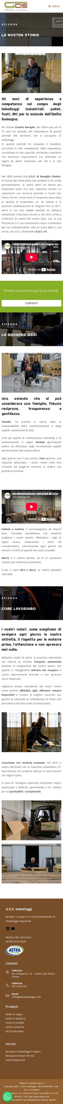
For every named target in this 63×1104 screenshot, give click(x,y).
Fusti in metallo (15, 1022)
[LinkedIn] (8, 929)
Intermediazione (15, 1060)
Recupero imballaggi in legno (23, 1051)
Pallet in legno (14, 1014)
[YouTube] (13, 929)
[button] (7, 1097)
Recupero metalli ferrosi (20, 1055)
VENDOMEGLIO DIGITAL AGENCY (41, 1100)
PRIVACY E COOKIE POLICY (31, 1083)
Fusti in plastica (15, 1027)
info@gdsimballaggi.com (26, 997)
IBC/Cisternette (15, 1031)
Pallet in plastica (15, 1018)
